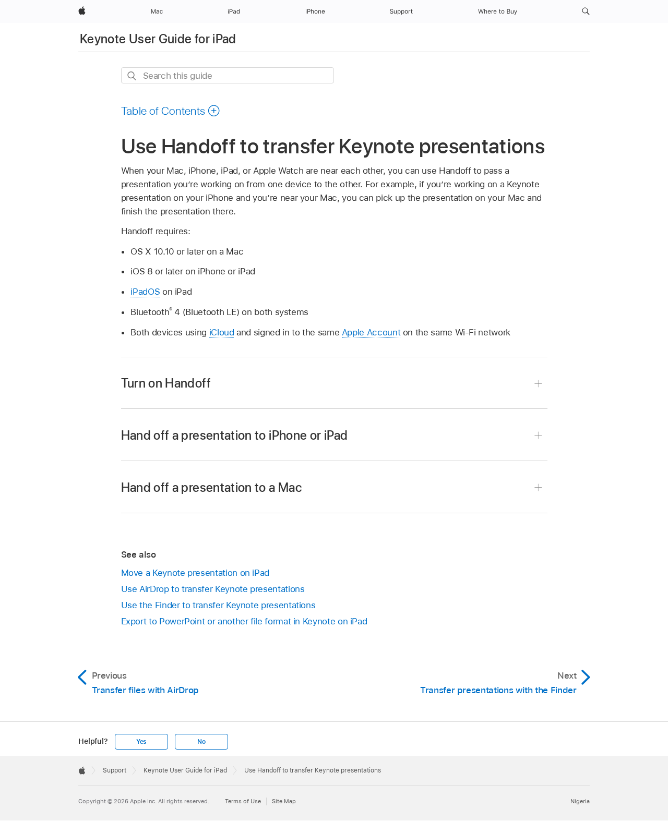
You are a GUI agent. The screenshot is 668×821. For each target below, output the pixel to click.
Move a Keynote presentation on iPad (195, 573)
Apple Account (371, 332)
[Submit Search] (132, 75)
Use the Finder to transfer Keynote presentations (218, 605)
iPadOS (145, 291)
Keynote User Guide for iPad (158, 38)
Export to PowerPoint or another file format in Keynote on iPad (244, 621)
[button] (586, 11)
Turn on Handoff (166, 383)
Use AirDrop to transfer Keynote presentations (213, 589)
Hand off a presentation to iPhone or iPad (234, 435)
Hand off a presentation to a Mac (211, 487)
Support (114, 770)
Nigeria (580, 801)
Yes (141, 741)
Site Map (284, 801)
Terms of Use (243, 801)
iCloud (221, 332)
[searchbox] (227, 75)
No (201, 741)
